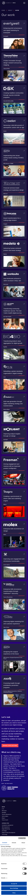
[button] (24, 3)
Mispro (3, 818)
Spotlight (4, 812)
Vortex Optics (5, 816)
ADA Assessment (6, 827)
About (10, 10)
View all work (5, 819)
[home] (9, 3)
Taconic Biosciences (6, 814)
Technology (4, 834)
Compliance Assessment (7, 825)
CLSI (3, 808)
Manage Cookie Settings (10, 745)
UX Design (4, 830)
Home (3, 10)
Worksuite (4, 810)
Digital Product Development (8, 832)
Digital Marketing (6, 828)
